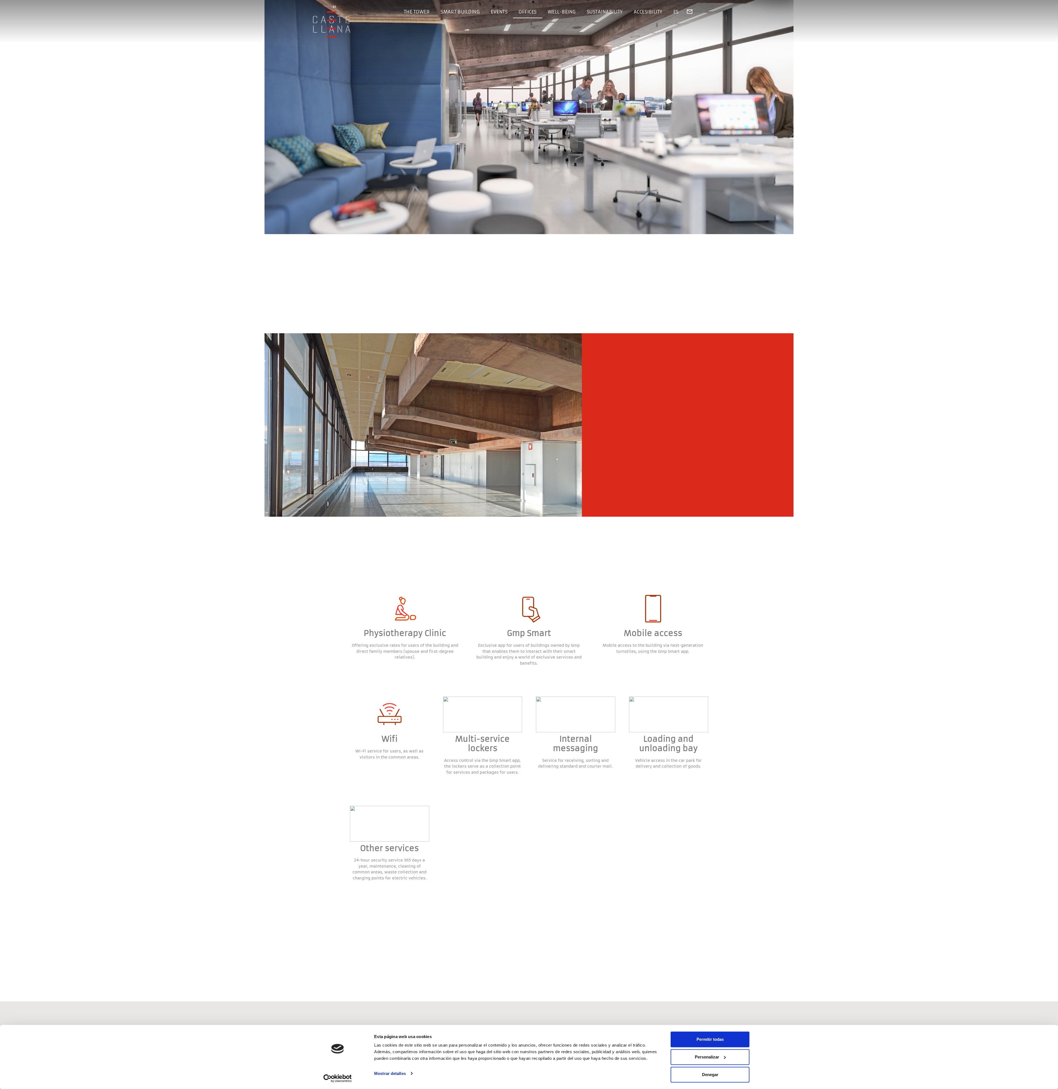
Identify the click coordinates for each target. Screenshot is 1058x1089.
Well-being (562, 12)
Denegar (710, 1074)
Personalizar (707, 1057)
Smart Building (460, 12)
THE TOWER (417, 12)
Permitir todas (710, 1039)
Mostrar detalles (390, 1073)
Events (499, 12)
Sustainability (605, 12)
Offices (528, 12)
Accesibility (648, 12)
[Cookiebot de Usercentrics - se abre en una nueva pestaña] (338, 1078)
